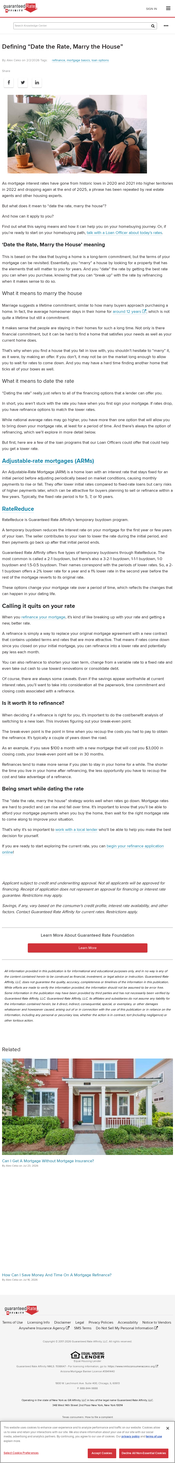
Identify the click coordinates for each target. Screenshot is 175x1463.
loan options (100, 60)
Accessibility (128, 1322)
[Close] (168, 1428)
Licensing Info (38, 1322)
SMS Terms (82, 1328)
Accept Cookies (102, 1453)
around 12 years (127, 311)
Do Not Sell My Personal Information (124, 1328)
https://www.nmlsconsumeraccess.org (131, 1366)
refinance (58, 60)
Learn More (88, 948)
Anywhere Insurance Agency (42, 1328)
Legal (79, 1322)
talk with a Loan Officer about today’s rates (124, 232)
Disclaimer (62, 1322)
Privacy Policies (101, 1322)
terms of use (154, 1436)
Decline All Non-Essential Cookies (144, 1453)
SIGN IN (151, 9)
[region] (87, 1442)
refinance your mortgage (43, 617)
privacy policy (130, 1436)
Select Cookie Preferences (21, 1453)
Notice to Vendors (156, 1322)
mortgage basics (78, 60)
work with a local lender (76, 829)
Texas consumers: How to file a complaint (87, 1417)
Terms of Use (12, 1322)
